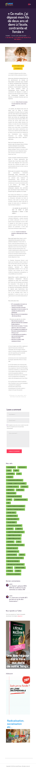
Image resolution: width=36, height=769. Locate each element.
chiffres (10, 473)
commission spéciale (14, 480)
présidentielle (12, 551)
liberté (18, 529)
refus (22, 554)
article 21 (22, 467)
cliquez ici (20, 616)
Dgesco (24, 486)
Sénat (9, 567)
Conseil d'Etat (12, 486)
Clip (19, 473)
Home (8, 35)
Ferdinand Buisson (13, 496)
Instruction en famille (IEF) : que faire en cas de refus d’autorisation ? (18, 599)
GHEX (9, 499)
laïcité (9, 529)
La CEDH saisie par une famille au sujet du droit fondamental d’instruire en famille (18, 336)
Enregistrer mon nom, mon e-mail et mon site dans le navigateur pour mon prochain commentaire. (17, 426)
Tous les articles (18, 35)
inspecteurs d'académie (15, 506)
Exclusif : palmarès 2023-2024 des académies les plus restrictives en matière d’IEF (18, 587)
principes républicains (15, 545)
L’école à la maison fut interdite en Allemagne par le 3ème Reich (19, 233)
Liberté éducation (13, 535)
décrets (10, 490)
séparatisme (20, 567)
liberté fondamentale (15, 532)
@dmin (10, 584)
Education (11, 493)
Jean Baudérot (12, 519)
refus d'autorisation (14, 558)
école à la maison (17, 395)
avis (8, 470)
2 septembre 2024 (18, 65)
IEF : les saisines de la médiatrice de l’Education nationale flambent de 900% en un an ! (19, 331)
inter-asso (11, 512)
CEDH (16, 470)
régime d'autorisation (15, 564)
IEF (25, 395)
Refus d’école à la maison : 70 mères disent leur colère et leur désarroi (19, 103)
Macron (10, 541)
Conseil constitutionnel (16, 483)
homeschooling (20, 499)
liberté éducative (13, 538)
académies (11, 467)
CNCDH (9, 477)
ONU (18, 541)
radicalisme (11, 554)
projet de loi (12, 548)
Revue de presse (12, 561)
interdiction (11, 516)
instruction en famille (18, 396)
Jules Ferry (11, 522)
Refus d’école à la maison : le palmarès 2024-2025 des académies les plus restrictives (19, 322)
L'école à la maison (14, 525)
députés (20, 490)
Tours (9, 571)
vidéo (18, 571)
